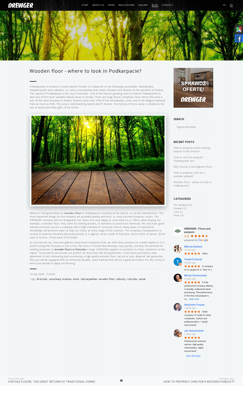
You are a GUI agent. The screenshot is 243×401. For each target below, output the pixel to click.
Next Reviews (193, 355)
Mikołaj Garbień (193, 246)
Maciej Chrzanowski (195, 275)
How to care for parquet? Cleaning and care (188, 159)
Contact (167, 5)
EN (231, 5)
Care (176, 211)
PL (224, 5)
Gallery (143, 5)
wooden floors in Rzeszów (70, 249)
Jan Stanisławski (194, 330)
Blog (155, 5)
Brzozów (42, 279)
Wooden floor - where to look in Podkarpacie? (193, 184)
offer (111, 5)
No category (181, 204)
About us (98, 5)
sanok (142, 279)
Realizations (126, 5)
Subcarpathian (89, 279)
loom (76, 279)
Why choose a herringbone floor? (193, 166)
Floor (51, 274)
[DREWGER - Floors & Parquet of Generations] (20, 5)
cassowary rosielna (60, 279)
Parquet (178, 208)
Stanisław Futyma (194, 304)
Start (85, 5)
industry (121, 279)
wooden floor (107, 279)
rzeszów (132, 279)
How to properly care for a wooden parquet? (189, 174)
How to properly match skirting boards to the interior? (192, 149)
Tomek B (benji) (193, 259)
